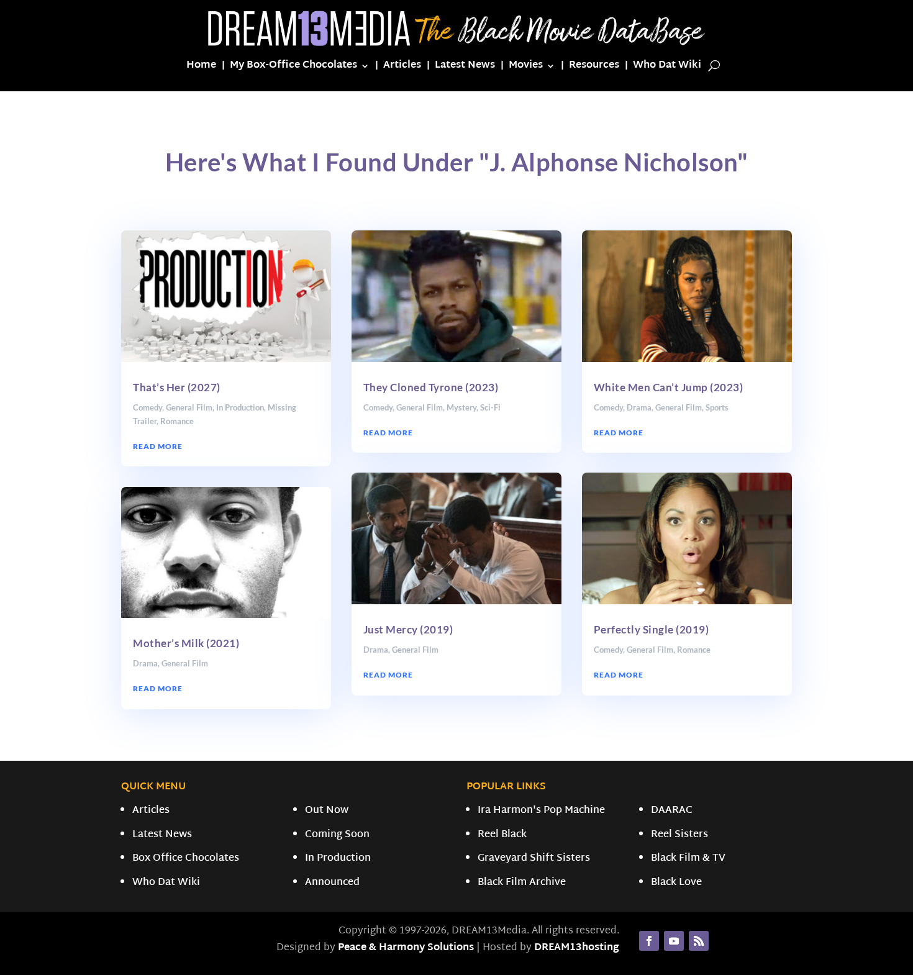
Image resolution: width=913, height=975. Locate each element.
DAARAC (672, 811)
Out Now (326, 811)
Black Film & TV (688, 859)
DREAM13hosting (576, 948)
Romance (177, 421)
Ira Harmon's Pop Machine (541, 811)
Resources (594, 68)
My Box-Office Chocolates (293, 68)
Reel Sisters (679, 835)
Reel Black (502, 835)
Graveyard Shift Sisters (534, 859)
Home (201, 68)
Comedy (147, 407)
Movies (526, 68)
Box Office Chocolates (185, 859)
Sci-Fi (490, 407)
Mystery (461, 407)
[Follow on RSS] (699, 941)
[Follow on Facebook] (649, 941)
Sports (717, 407)
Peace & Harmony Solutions (406, 948)
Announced (332, 883)
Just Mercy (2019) (408, 629)
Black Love (676, 883)
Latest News (465, 68)
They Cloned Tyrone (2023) (431, 387)
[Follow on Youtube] (674, 941)
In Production (240, 407)
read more (158, 446)
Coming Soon (337, 835)
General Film (189, 407)
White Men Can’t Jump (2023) (668, 387)
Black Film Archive (522, 883)
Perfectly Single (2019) (651, 629)
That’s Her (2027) (176, 387)
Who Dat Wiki (667, 68)
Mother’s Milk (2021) (186, 643)
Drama (145, 663)
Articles (402, 68)
